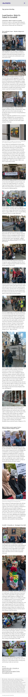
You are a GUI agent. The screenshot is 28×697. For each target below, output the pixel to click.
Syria (21, 690)
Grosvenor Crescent (12, 683)
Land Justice (12, 686)
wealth (15, 692)
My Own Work (11, 679)
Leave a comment (21, 692)
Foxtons (20, 682)
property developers (6, 689)
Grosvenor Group (5, 684)
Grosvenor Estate (19, 683)
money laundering (8, 687)
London (23, 686)
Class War (12, 681)
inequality (7, 686)
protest (11, 689)
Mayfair (3, 687)
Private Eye (23, 688)
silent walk (12, 690)
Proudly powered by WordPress (8, 695)
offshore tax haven (13, 688)
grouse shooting (21, 684)
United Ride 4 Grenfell (10, 692)
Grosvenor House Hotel (13, 684)
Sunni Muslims (17, 690)
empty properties (16, 682)
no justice (14, 687)
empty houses (9, 682)
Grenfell (23, 682)
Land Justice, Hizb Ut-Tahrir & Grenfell (11, 16)
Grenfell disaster (5, 683)
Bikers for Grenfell (6, 669)
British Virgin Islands (12, 680)
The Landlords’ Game (7, 673)
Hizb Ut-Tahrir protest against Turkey (11, 671)
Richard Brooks (7, 690)
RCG (13, 689)
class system (7, 681)
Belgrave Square (19, 679)
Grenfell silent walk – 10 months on (10, 668)
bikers (7, 680)
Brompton (18, 680)
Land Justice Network (18, 686)
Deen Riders (16, 681)
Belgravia (4, 680)
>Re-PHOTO (6, 3)
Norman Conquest (19, 687)
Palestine (18, 688)
